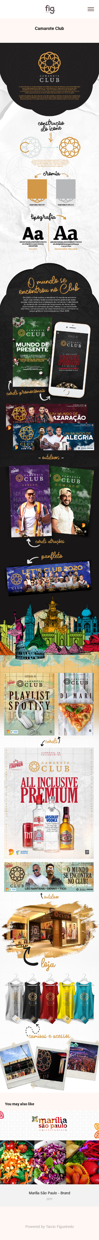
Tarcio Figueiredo (60, 1226)
